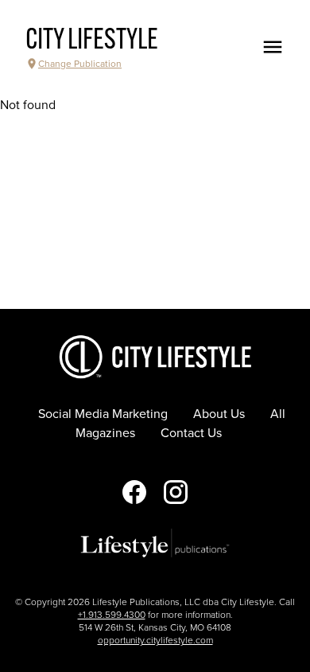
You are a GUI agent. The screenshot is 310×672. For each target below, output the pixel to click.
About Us (219, 414)
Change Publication (80, 63)
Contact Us (191, 433)
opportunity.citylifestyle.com (155, 640)
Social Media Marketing (103, 414)
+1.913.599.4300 (111, 614)
